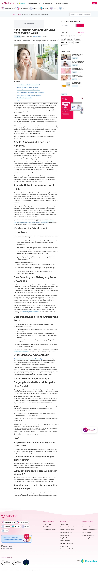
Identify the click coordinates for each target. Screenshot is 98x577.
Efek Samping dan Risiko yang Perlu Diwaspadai (30, 92)
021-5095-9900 (7, 549)
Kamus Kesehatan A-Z (34, 3)
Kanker (77, 42)
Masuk (94, 3)
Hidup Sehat (17, 36)
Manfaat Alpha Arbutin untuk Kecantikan (28, 90)
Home (14, 14)
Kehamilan (70, 39)
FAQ (18, 100)
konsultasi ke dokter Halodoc (31, 311)
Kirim (80, 25)
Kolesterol (77, 39)
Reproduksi (64, 45)
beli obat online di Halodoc (21, 351)
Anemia (71, 42)
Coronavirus (64, 35)
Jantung (79, 35)
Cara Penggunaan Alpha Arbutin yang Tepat (29, 95)
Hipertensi (64, 42)
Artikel (19, 14)
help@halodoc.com (7, 546)
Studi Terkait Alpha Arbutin (24, 98)
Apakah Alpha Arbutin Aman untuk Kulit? (28, 87)
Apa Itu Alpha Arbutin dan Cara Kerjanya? (28, 85)
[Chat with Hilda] (89, 430)
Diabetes (72, 35)
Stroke (63, 39)
